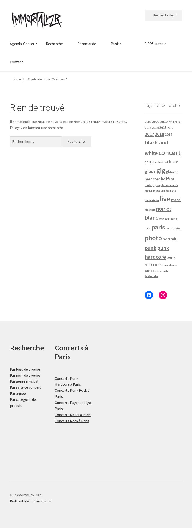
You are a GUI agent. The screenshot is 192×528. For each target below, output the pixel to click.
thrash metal (162, 271)
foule (173, 161)
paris (158, 227)
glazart (172, 171)
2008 (148, 122)
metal (176, 200)
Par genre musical (24, 381)
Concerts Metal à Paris (73, 414)
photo (153, 238)
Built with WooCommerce (30, 501)
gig (160, 170)
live (164, 198)
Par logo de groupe (25, 369)
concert (170, 152)
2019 (168, 134)
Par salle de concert (25, 387)
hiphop (149, 185)
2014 (155, 127)
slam (165, 265)
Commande (87, 43)
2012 (177, 122)
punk (150, 248)
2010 (164, 121)
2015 (163, 127)
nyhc (148, 228)
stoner (173, 265)
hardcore (152, 179)
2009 (155, 121)
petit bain (173, 228)
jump (158, 185)
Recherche (54, 43)
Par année (18, 393)
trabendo (151, 276)
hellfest (167, 179)
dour (148, 162)
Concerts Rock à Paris (72, 420)
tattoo (149, 271)
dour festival (160, 162)
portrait (170, 239)
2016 (170, 127)
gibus (150, 171)
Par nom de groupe (25, 375)
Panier (116, 43)
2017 (149, 134)
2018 (159, 134)
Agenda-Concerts (24, 43)
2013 (148, 128)
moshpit (150, 209)
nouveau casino (168, 218)
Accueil (19, 79)
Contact (16, 62)
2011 (171, 122)
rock (157, 264)
